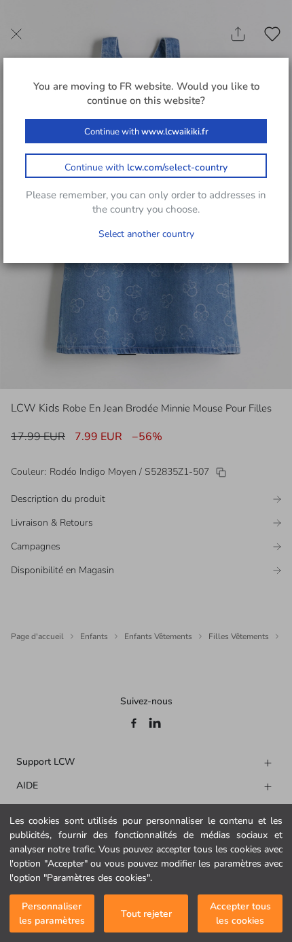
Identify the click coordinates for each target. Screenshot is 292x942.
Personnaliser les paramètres (52, 913)
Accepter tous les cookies (240, 913)
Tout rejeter (146, 913)
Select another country (146, 234)
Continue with (146, 132)
